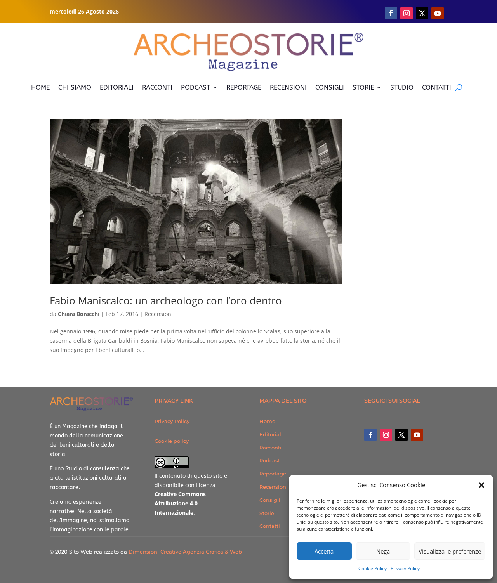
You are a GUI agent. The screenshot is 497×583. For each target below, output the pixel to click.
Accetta (324, 551)
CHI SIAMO (74, 87)
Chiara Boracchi (78, 314)
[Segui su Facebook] (391, 13)
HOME (40, 87)
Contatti (269, 526)
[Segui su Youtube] (437, 13)
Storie (266, 513)
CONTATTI (436, 87)
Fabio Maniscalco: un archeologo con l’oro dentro (166, 300)
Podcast (269, 460)
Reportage (272, 473)
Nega (383, 551)
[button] (481, 485)
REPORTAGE (243, 87)
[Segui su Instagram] (406, 13)
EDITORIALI (117, 87)
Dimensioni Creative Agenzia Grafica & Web (185, 551)
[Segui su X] (422, 13)
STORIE (363, 87)
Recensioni (158, 314)
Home (267, 421)
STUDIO (402, 87)
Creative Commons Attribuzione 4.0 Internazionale (180, 503)
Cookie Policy (372, 568)
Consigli (269, 500)
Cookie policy (172, 441)
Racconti (270, 447)
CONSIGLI (329, 87)
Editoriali (271, 434)
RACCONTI (157, 87)
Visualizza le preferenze (450, 551)
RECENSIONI (288, 87)
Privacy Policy (405, 568)
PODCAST (195, 87)
